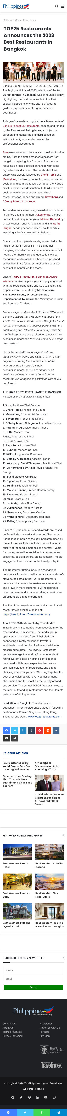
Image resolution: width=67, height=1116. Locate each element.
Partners (44, 1031)
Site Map (45, 1035)
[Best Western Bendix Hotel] (17, 852)
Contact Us (9, 1023)
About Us (8, 1027)
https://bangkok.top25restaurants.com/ (26, 614)
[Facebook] (6, 730)
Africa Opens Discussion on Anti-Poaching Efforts (47, 766)
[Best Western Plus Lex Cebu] (17, 882)
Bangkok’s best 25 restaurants (21, 125)
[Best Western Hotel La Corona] (49, 852)
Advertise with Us (50, 1027)
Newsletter (46, 1023)
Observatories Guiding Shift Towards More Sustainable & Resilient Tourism (17, 781)
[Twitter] (14, 730)
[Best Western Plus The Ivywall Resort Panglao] (49, 911)
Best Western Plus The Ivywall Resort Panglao (49, 924)
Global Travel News (25, 20)
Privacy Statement (13, 1035)
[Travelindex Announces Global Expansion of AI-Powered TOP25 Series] (49, 783)
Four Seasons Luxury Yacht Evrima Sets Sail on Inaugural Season (16, 766)
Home (9, 20)
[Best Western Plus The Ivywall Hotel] (17, 911)
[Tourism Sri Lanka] (16, 6)
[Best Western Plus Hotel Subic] (49, 882)
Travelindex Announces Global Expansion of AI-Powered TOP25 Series (49, 799)
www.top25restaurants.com (44, 716)
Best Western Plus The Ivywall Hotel (16, 924)
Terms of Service (12, 1031)
